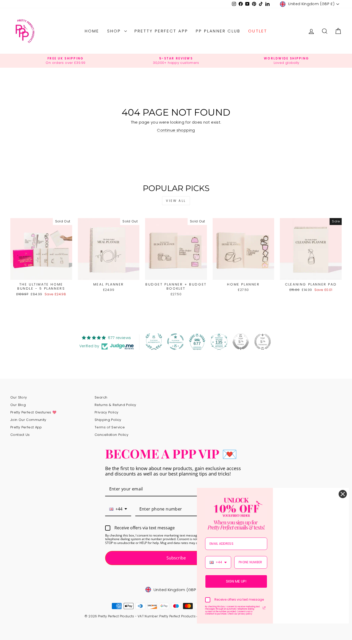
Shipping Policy (108, 420)
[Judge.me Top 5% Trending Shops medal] (262, 341)
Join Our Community (28, 420)
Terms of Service (110, 427)
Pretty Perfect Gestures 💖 (33, 412)
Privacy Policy (106, 412)
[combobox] (118, 509)
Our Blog (18, 405)
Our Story (18, 397)
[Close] (343, 494)
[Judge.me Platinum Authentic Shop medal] (154, 341)
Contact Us (20, 435)
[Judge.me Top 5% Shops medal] (240, 341)
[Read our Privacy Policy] (264, 608)
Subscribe (176, 558)
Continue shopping (176, 130)
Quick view (41, 274)
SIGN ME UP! (236, 581)
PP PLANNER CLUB (218, 31)
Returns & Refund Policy (115, 405)
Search (101, 397)
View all (176, 200)
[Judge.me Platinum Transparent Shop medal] (175, 341)
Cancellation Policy (111, 435)
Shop (115, 31)
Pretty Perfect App (161, 31)
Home (92, 31)
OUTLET (257, 31)
